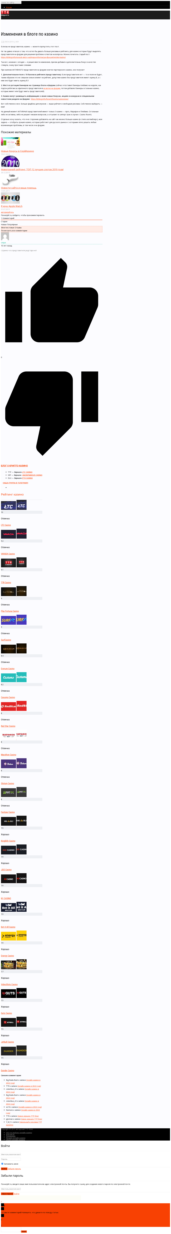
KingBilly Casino (8, 841)
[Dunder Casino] (14, 1055)
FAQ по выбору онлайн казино (19, 1132)
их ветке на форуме (51, 88)
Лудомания (10, 1136)
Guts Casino (6, 1013)
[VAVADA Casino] (14, 538)
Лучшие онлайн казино (15, 1138)
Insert (24, 1232)
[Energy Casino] (14, 940)
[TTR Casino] (14, 566)
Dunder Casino (7, 1070)
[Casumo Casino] (14, 681)
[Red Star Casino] (14, 710)
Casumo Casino (8, 697)
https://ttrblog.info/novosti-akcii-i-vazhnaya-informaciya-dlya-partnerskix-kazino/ (33, 57)
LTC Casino (6, 525)
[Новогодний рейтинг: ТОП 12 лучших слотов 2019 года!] (10, 166)
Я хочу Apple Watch (11, 206)
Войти (16, 1194)
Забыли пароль (14, 1169)
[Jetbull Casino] (14, 1026)
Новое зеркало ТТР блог (28, 1116)
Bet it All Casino (8, 927)
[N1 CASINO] (14, 882)
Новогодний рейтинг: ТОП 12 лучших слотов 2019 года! (32, 169)
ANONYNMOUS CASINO (32, 475)
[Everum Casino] (14, 653)
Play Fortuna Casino (10, 611)
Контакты (10, 1134)
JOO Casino (6, 869)
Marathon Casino (8, 754)
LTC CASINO (27, 472)
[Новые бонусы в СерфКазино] (10, 148)
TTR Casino (6, 582)
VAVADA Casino (8, 553)
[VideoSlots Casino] (14, 968)
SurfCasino (6, 640)
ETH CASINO (27, 478)
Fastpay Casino (8, 812)
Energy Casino (7, 955)
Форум (9, 7)
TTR (2, 41)
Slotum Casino (7, 783)
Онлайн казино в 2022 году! (29, 1086)
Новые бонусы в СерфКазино (17, 151)
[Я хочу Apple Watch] (10, 203)
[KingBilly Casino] (14, 825)
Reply (5, 1225)
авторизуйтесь (7, 212)
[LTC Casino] (14, 509)
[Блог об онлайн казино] (5, 15)
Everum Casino (7, 668)
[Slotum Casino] (14, 767)
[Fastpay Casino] (14, 796)
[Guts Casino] (14, 997)
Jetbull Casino (7, 1042)
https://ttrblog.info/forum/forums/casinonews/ (49, 99)
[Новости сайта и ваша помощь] (10, 184)
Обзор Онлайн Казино (15, 1139)
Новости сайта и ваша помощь (18, 187)
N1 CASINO (6, 898)
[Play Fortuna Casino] (14, 595)
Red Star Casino (8, 726)
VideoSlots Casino (9, 984)
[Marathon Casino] (14, 739)
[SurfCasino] (14, 624)
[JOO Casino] (14, 854)
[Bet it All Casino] (14, 911)
